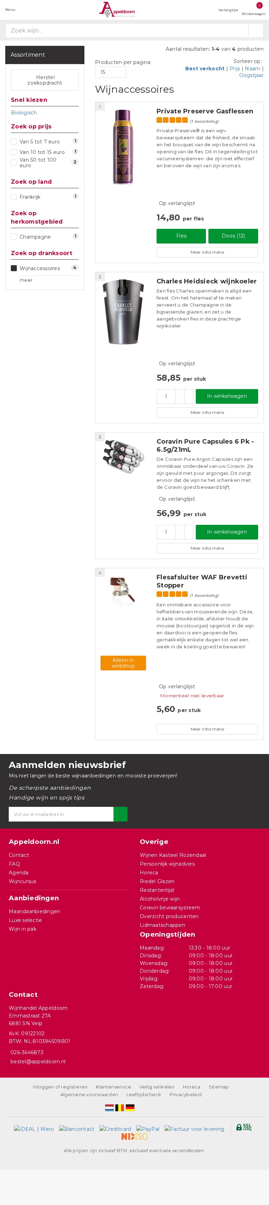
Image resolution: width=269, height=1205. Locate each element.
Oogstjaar (251, 75)
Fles (181, 236)
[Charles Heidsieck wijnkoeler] (123, 311)
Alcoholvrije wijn (160, 899)
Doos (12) (233, 236)
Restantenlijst (157, 890)
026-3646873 (27, 1052)
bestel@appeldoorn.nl (38, 1061)
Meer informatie (207, 252)
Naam (252, 68)
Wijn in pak (22, 929)
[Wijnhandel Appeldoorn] (117, 9)
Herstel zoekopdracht (44, 80)
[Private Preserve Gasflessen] (123, 146)
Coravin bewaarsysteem (170, 907)
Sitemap (219, 1087)
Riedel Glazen (157, 881)
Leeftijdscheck (143, 1094)
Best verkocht (205, 68)
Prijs (234, 68)
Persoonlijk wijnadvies (167, 864)
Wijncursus (22, 881)
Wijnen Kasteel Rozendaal (173, 855)
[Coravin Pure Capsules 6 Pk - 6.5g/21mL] (123, 456)
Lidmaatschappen (162, 925)
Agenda (19, 872)
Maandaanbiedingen (35, 911)
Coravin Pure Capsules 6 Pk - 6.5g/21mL (205, 445)
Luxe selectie (25, 920)
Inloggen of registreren (60, 1087)
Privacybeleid (186, 1094)
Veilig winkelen (157, 1087)
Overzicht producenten (169, 916)
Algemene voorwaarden (89, 1094)
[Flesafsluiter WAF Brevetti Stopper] (123, 612)
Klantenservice (113, 1087)
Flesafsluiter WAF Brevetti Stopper (202, 581)
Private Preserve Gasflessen (205, 111)
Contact (19, 855)
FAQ (14, 864)
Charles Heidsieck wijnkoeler (207, 281)
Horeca (149, 872)
